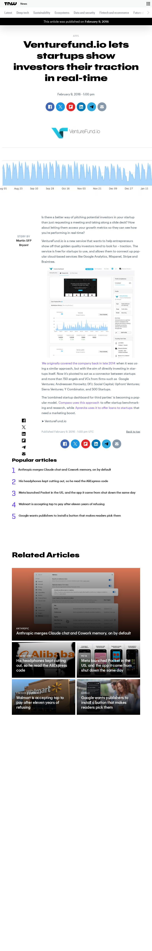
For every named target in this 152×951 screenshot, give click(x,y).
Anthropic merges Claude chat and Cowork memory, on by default (64, 469)
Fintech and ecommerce (114, 12)
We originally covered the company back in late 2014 (78, 363)
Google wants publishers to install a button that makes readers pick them (70, 515)
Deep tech (22, 12)
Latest (8, 12)
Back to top (133, 431)
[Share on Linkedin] (96, 443)
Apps (76, 36)
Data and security (84, 12)
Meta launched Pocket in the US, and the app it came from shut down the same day (77, 492)
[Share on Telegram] (106, 443)
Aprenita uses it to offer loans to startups (104, 407)
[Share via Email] (116, 443)
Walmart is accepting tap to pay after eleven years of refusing (62, 504)
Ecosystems (62, 12)
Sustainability (41, 12)
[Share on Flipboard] (85, 443)
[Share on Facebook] (64, 443)
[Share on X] (75, 443)
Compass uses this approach (79, 402)
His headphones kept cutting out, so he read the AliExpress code (63, 481)
